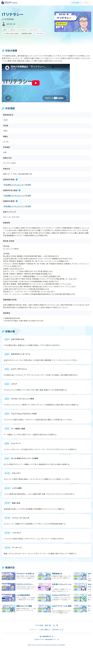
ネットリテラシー (35, 30)
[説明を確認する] (17, 179)
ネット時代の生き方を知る (11, 33)
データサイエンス (39, 33)
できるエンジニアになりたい (18, 30)
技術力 (5, 30)
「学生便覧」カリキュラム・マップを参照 (17, 185)
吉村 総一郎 (10, 24)
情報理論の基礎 (27, 33)
